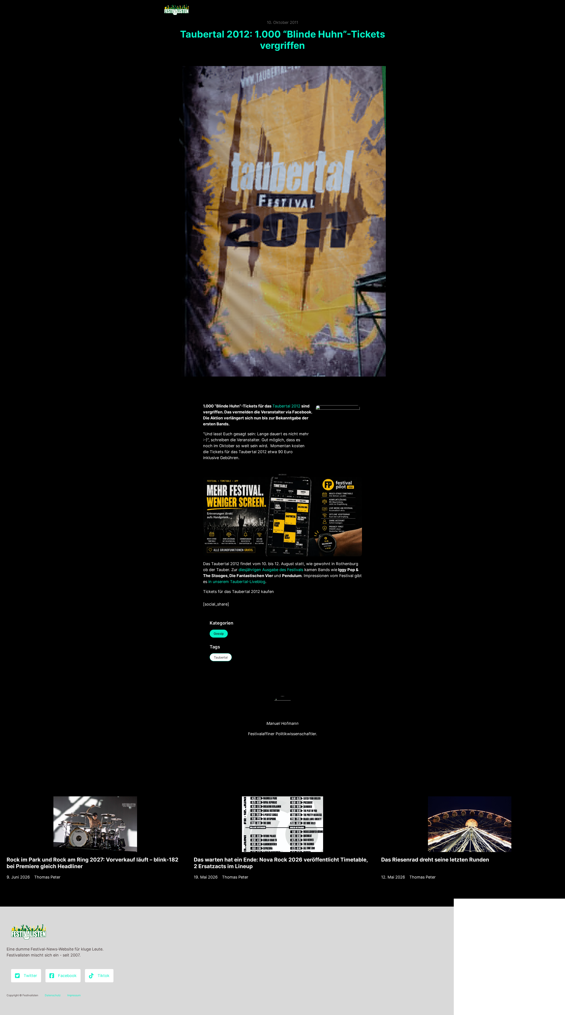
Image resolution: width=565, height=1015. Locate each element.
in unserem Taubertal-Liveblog (236, 581)
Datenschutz (53, 995)
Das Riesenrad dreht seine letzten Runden (435, 859)
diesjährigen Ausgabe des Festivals (271, 569)
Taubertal (221, 657)
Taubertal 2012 (286, 406)
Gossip (219, 633)
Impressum (74, 995)
